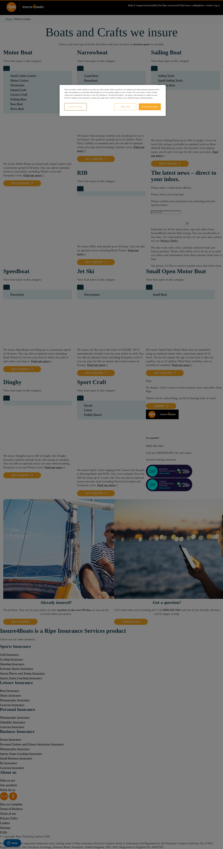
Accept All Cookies (150, 107)
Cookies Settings (75, 107)
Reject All (125, 107)
